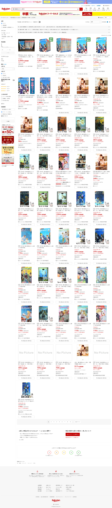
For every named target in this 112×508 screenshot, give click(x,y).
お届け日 (3, 71)
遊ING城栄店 (59, 108)
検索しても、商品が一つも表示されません (28, 437)
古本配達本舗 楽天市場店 (25, 375)
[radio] (1, 23)
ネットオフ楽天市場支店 (100, 71)
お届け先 (3, 66)
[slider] (1, 47)
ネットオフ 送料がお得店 (43, 68)
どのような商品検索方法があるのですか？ (28, 435)
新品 (2, 58)
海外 (5, 64)
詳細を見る (64, 32)
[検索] (81, 9)
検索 (8, 52)
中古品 (2, 60)
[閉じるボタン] (109, 27)
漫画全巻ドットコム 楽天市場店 (63, 186)
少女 (34, 463)
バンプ (96, 186)
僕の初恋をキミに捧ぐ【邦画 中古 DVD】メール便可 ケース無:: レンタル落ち (101, 173)
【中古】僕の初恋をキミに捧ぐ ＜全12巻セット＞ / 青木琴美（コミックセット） (45, 57)
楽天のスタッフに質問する (73, 434)
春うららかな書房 (23, 108)
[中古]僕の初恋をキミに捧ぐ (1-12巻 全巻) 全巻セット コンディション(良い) (64, 173)
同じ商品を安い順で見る (64, 73)
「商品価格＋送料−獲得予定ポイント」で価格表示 (27, 22)
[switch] (13, 80)
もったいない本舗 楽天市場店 (63, 71)
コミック (30, 463)
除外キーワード (4, 116)
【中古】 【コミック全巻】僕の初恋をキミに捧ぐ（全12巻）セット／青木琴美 (45, 97)
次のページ (77, 421)
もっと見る (21, 439)
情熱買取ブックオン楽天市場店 (26, 66)
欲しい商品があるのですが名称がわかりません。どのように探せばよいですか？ (36, 433)
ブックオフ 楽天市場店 (43, 110)
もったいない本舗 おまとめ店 (26, 414)
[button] (106, 5)
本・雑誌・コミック (21, 463)
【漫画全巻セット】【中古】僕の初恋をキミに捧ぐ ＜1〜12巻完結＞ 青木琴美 (64, 57)
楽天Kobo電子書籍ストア (81, 373)
